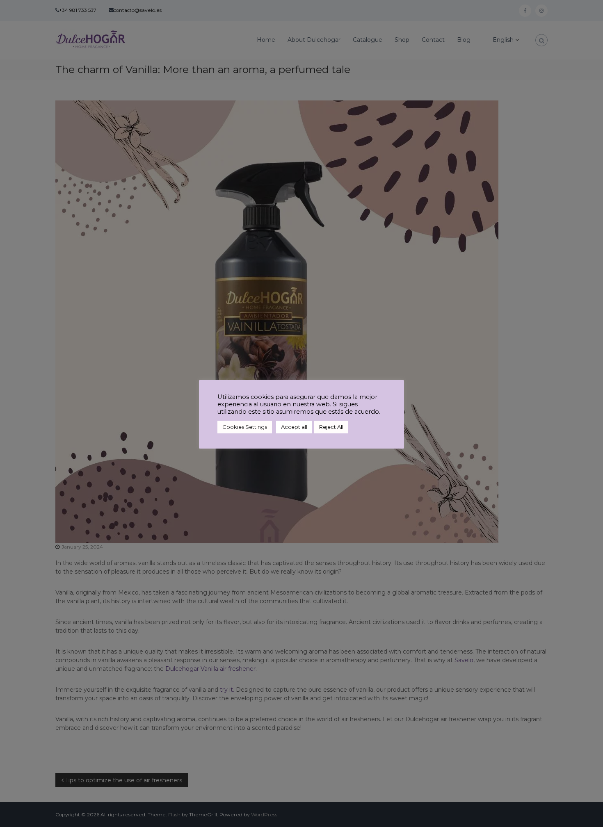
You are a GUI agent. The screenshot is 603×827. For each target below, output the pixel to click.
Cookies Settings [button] (244, 427)
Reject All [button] (331, 427)
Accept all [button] (294, 427)
